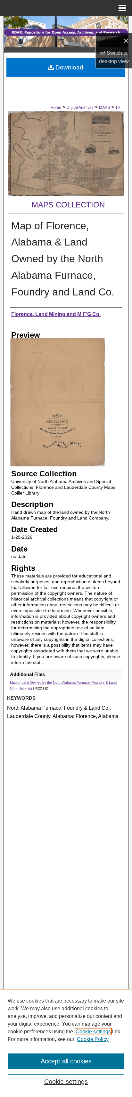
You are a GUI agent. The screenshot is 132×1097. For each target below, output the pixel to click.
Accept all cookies (66, 1061)
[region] (66, 1043)
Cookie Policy (93, 1039)
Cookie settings (93, 1031)
